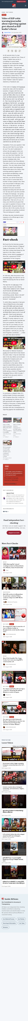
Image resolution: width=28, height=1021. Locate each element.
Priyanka (15, 602)
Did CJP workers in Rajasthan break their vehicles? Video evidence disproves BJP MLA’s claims (13, 596)
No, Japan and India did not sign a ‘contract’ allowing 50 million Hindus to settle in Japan (14, 690)
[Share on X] (12, 50)
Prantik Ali (8, 694)
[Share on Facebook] (8, 50)
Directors (5, 927)
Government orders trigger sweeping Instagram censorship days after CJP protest (13, 765)
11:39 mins (15, 285)
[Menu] (25, 5)
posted (5, 65)
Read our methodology (11, 483)
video (10, 277)
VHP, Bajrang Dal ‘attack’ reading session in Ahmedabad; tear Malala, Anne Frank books (13, 565)
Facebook (22, 87)
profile (5, 353)
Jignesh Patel (7, 32)
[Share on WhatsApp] (15, 50)
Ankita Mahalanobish (11, 634)
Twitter (14, 87)
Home (3, 12)
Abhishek (9, 602)
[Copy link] (19, 50)
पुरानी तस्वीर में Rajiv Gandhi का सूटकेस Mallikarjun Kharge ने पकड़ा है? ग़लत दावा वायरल (13, 859)
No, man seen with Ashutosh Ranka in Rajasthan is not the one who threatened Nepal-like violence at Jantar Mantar (14, 722)
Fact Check (9, 12)
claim (20, 71)
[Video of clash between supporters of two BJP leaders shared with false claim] (17, 420)
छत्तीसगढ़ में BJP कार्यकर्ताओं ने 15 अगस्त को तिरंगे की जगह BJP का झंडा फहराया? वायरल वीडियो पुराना (13, 882)
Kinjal (7, 570)
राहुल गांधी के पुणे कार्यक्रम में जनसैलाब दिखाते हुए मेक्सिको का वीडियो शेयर (13, 811)
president (19, 254)
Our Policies (21, 919)
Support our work (21, 1)
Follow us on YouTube (19, 746)
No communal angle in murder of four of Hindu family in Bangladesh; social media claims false (14, 629)
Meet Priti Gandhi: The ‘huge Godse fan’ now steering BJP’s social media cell (13, 659)
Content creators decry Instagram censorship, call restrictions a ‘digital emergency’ (13, 788)
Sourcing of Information (9, 923)
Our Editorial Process (8, 919)
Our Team (21, 923)
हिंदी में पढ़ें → (5, 511)
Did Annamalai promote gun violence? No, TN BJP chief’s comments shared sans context (7, 451)
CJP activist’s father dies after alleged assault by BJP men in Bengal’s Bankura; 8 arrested (13, 836)
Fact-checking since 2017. (7, 1)
